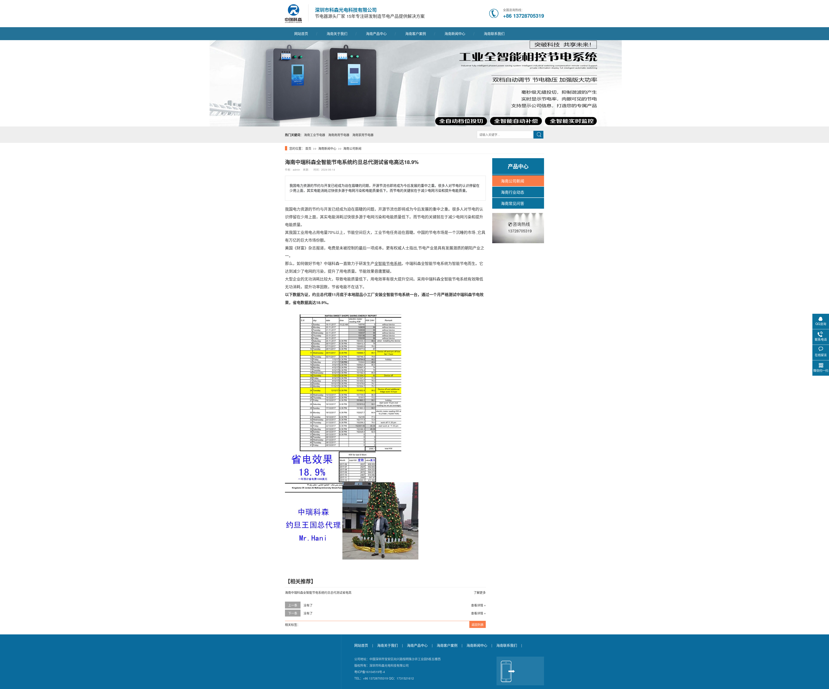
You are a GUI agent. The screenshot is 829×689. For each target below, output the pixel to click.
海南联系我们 (494, 33)
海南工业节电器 (314, 134)
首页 (308, 148)
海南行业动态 (512, 192)
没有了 (308, 605)
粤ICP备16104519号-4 (369, 672)
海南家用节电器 (362, 134)
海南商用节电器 (338, 134)
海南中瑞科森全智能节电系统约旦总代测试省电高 (318, 592)
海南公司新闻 (352, 148)
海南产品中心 (376, 33)
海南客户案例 (415, 33)
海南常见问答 (512, 203)
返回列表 (477, 624)
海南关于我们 (337, 33)
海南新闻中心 (455, 33)
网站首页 (301, 33)
